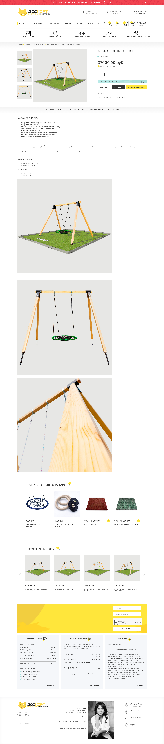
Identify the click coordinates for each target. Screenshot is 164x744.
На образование (111, 82)
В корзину (118, 87)
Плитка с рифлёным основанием (126, 524)
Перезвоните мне (139, 13)
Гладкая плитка (90, 524)
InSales (27, 723)
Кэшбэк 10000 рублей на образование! (82, 2)
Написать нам (134, 713)
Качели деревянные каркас (64, 589)
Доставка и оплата (46, 23)
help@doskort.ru (81, 721)
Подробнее (51, 685)
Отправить (127, 629)
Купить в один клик (136, 87)
